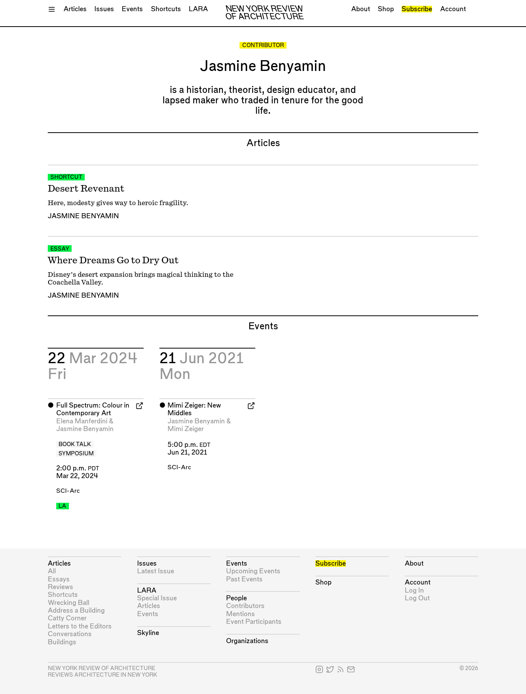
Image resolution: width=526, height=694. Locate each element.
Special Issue (157, 598)
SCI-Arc (68, 491)
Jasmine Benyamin (83, 216)
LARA (198, 9)
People (236, 598)
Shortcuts (166, 9)
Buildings (62, 642)
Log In (414, 590)
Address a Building (76, 610)
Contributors (245, 606)
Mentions (240, 614)
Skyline (148, 633)
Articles (75, 9)
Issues (104, 9)
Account (453, 9)
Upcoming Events (253, 571)
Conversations (70, 634)
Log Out (417, 598)
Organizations (247, 641)
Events (132, 9)
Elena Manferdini (81, 421)
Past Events (244, 579)
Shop (386, 9)
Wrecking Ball (68, 603)
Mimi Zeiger (186, 429)
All (52, 571)
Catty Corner (67, 618)
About (360, 9)
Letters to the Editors (80, 626)
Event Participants (253, 621)
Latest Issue (155, 571)
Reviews (60, 587)
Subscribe (417, 9)
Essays (59, 579)
